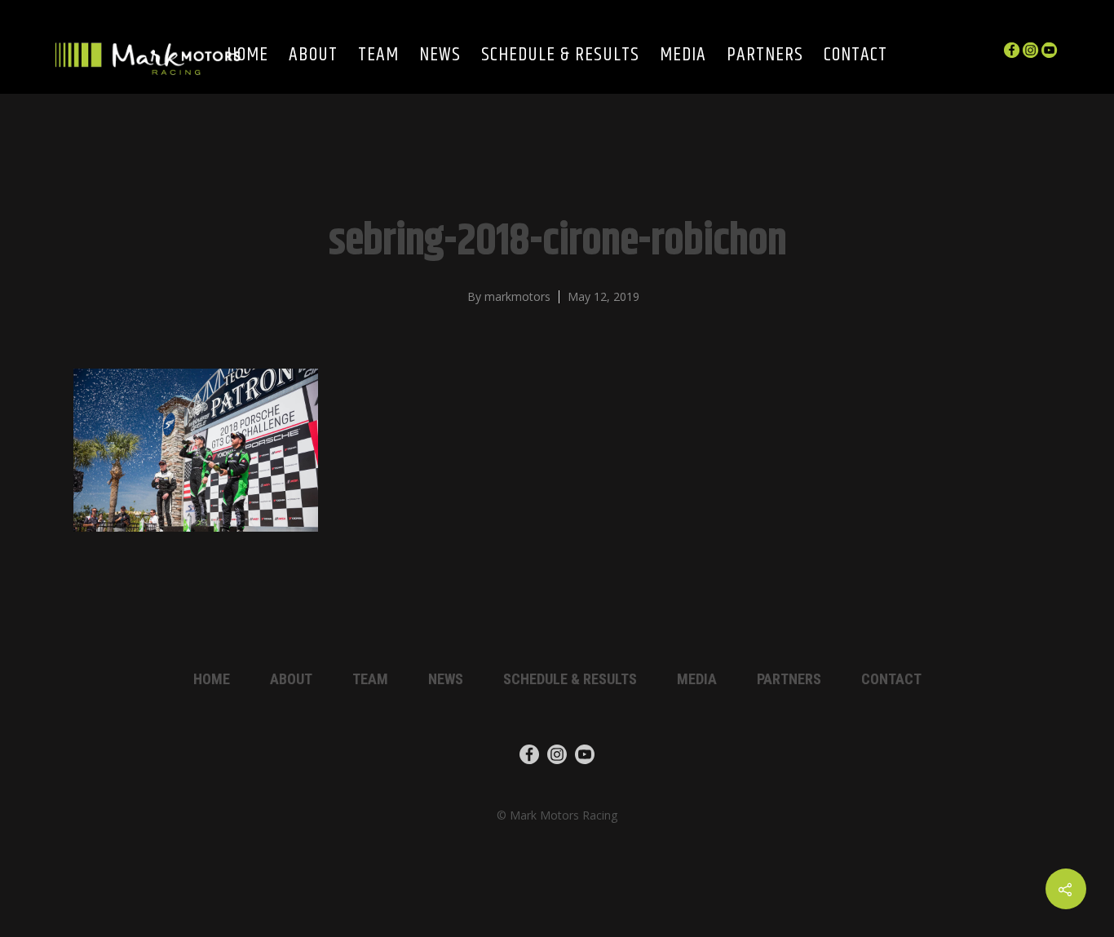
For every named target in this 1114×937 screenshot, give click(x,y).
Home (247, 55)
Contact (855, 55)
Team (378, 55)
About (313, 55)
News (440, 55)
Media (683, 55)
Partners (765, 55)
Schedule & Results (560, 55)
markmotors (517, 296)
